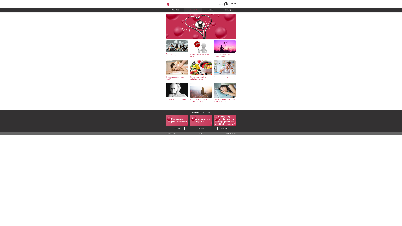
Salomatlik (193, 10)
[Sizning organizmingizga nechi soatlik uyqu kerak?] (225, 90)
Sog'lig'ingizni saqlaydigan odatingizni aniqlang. (199, 101)
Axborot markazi (231, 133)
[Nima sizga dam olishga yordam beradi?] (225, 46)
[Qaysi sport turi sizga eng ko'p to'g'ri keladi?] (177, 46)
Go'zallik (210, 10)
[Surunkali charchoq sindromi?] (225, 67)
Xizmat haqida (170, 133)
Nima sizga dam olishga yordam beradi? (222, 56)
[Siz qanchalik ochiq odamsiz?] (177, 90)
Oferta (200, 133)
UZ (235, 4)
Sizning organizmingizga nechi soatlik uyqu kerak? (224, 101)
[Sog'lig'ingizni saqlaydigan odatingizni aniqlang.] (201, 90)
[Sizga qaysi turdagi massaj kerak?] (177, 67)
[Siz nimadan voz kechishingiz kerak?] (201, 46)
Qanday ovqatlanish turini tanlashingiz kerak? (199, 78)
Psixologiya (228, 10)
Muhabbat (175, 10)
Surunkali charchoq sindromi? (224, 77)
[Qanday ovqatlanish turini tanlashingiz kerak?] (201, 67)
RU (232, 4)
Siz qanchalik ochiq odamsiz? (176, 99)
